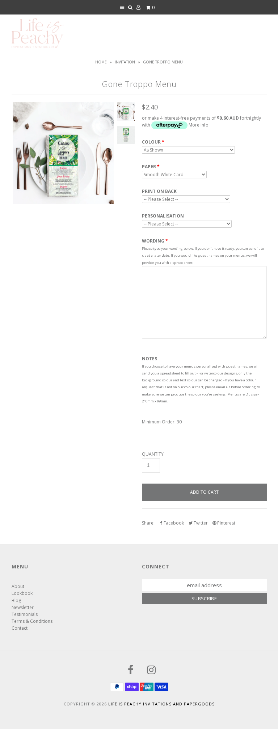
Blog (16, 600)
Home (101, 62)
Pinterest (225, 523)
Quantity (153, 454)
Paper (149, 167)
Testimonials (25, 614)
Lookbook (22, 593)
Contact (20, 628)
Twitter (200, 523)
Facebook (173, 523)
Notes (149, 359)
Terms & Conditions (32, 621)
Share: (148, 523)
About (18, 586)
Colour (151, 142)
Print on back (159, 191)
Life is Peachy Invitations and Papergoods (161, 704)
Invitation (125, 62)
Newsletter (23, 607)
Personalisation (163, 216)
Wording (153, 241)
